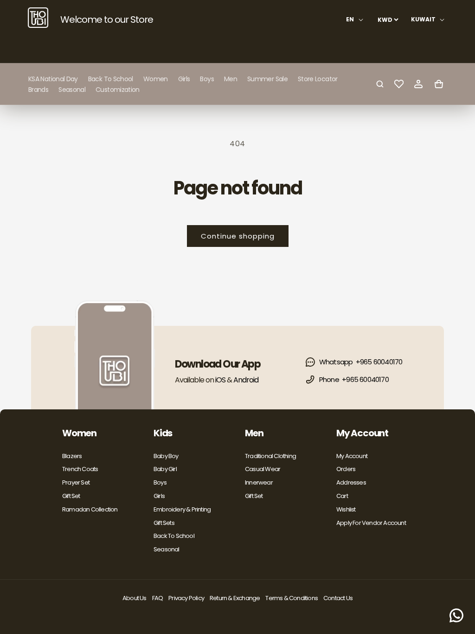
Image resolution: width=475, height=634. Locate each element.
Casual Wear (262, 469)
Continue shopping (238, 236)
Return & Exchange (235, 598)
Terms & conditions (291, 598)
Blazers (72, 456)
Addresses (351, 482)
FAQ (157, 598)
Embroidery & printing (182, 509)
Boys (160, 482)
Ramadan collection (90, 509)
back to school (174, 535)
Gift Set (71, 496)
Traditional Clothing (270, 456)
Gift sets (164, 522)
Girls (159, 496)
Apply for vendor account (371, 522)
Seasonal (167, 549)
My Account (351, 456)
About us (134, 598)
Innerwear (259, 482)
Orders (345, 469)
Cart (342, 496)
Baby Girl (165, 469)
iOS (220, 380)
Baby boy (166, 456)
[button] (155, 79)
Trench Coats (80, 469)
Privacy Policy (186, 598)
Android (245, 380)
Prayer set (76, 482)
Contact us (338, 598)
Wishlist (346, 509)
